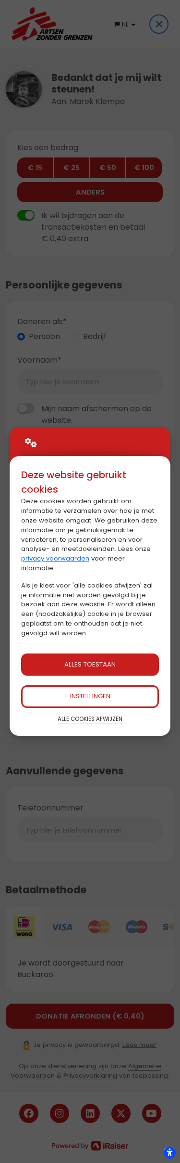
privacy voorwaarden (55, 558)
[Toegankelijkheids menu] (169, 1152)
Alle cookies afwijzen (90, 719)
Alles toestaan (90, 664)
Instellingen (90, 696)
